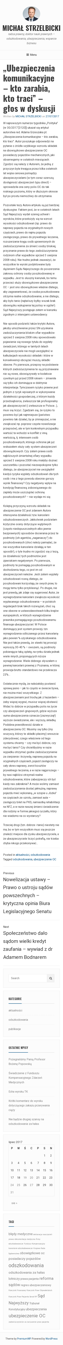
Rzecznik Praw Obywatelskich (39, 1290)
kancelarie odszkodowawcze (21, 1248)
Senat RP (33, 1297)
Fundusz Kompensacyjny (34, 1244)
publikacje (15, 1029)
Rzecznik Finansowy (17, 1290)
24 (12, 1185)
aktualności (22, 854)
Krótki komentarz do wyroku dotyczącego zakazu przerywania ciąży (29, 1105)
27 (31, 1185)
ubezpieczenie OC (45, 859)
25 (18, 1185)
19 (25, 1177)
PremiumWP (24, 1338)
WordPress (52, 1338)
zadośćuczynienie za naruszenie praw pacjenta (29, 1322)
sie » (14, 1203)
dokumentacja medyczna (25, 1239)
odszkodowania (40, 854)
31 (12, 1192)
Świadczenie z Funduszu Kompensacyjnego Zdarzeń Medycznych (25, 1078)
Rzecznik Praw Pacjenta (19, 1297)
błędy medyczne (21, 1234)
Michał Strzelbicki (31, 28)
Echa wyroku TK (18, 1091)
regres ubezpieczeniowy (36, 1285)
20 (31, 1177)
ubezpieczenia (36, 1309)
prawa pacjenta (29, 1278)
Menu (33, 54)
